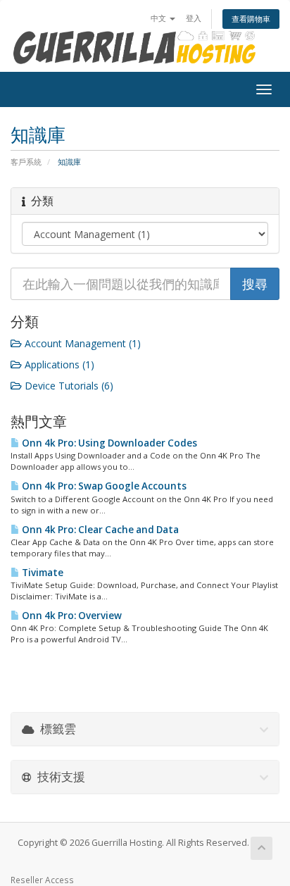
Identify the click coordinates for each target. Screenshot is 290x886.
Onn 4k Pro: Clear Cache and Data (99, 529)
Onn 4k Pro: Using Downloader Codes (108, 443)
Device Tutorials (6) (67, 385)
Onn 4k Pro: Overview (71, 615)
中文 (159, 18)
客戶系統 (26, 161)
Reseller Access (42, 879)
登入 (193, 18)
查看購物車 (251, 18)
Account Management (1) (81, 343)
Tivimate (41, 572)
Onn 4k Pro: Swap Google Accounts (103, 486)
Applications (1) (58, 364)
